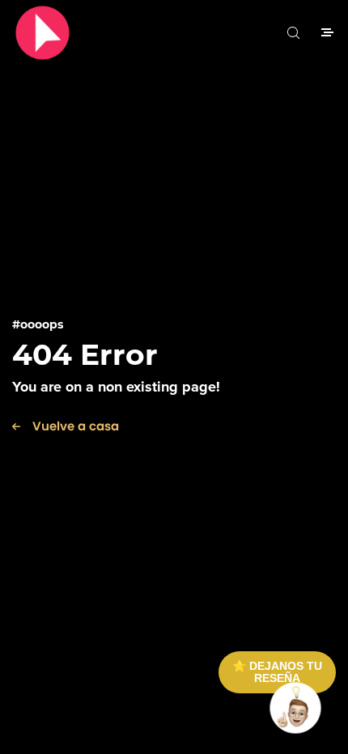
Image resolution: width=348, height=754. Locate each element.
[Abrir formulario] (295, 708)
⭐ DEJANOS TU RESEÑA (277, 671)
